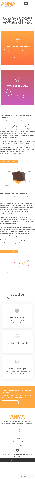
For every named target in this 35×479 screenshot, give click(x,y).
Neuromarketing (17, 317)
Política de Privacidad (21, 460)
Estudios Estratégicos (17, 369)
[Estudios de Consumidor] (17, 336)
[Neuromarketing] (17, 310)
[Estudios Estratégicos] (17, 362)
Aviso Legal (9, 460)
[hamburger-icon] (26, 4)
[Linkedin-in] (17, 450)
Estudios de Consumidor (17, 343)
